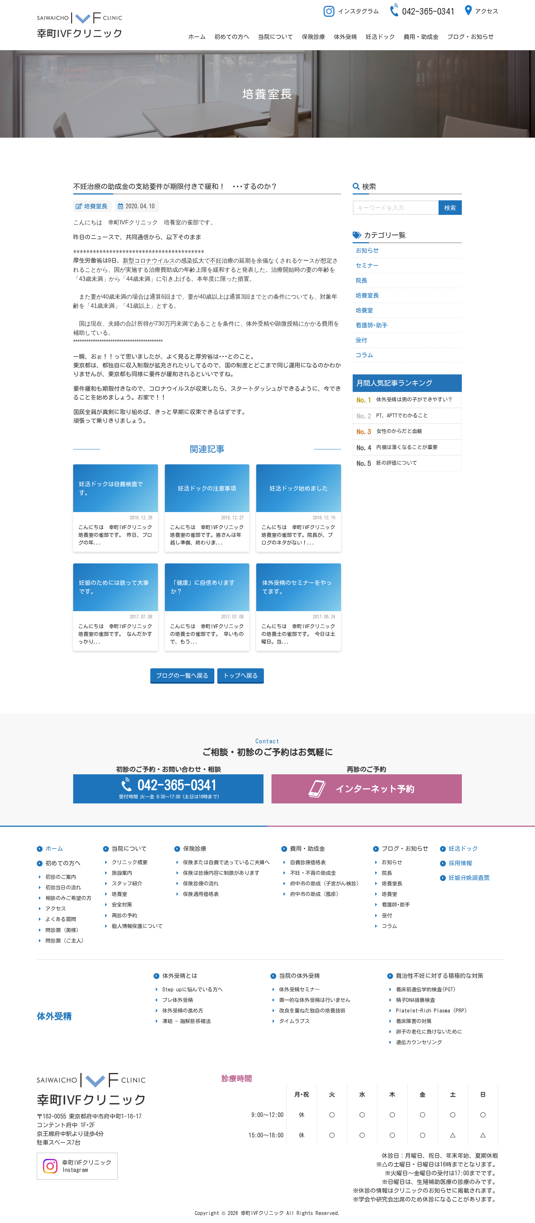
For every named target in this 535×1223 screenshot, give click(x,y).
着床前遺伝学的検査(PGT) (426, 989)
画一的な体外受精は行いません (314, 1000)
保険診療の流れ (201, 883)
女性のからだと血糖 (399, 431)
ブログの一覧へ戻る (182, 676)
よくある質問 (60, 919)
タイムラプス (294, 1021)
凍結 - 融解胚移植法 (186, 1021)
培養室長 (95, 206)
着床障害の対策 (414, 1021)
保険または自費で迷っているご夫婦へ (226, 862)
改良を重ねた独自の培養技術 (312, 1010)
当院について (275, 37)
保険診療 (313, 37)
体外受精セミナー (299, 989)
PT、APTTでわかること (402, 415)
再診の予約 (124, 915)
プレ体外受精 (177, 1000)
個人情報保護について (137, 926)
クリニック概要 (129, 862)
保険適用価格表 (201, 894)
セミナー (367, 265)
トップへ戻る (240, 676)
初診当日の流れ (63, 887)
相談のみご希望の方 (68, 898)
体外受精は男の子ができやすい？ (414, 399)
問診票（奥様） (63, 930)
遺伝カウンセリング (419, 1042)
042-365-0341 (428, 11)
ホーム (197, 37)
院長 (361, 280)
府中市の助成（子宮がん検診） (325, 883)
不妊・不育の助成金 (313, 873)
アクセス (486, 11)
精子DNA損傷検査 (415, 1000)
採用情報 (460, 863)
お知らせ (367, 250)
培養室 (364, 310)
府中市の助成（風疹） (315, 894)
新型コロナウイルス (149, 260)
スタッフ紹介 (127, 883)
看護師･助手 (372, 325)
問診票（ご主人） (65, 940)
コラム (364, 355)
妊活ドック (380, 37)
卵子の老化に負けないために (429, 1031)
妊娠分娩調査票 (469, 878)
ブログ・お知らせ (470, 37)
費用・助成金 (421, 37)
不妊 (216, 260)
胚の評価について (396, 462)
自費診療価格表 (308, 862)
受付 (361, 340)
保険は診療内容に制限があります (221, 873)
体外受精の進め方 (182, 1010)
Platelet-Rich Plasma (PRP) (431, 1010)
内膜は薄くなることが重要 (406, 447)
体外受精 (345, 37)
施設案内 (122, 873)
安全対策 (122, 904)
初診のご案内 (60, 877)
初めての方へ (231, 37)
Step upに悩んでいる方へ (192, 989)
